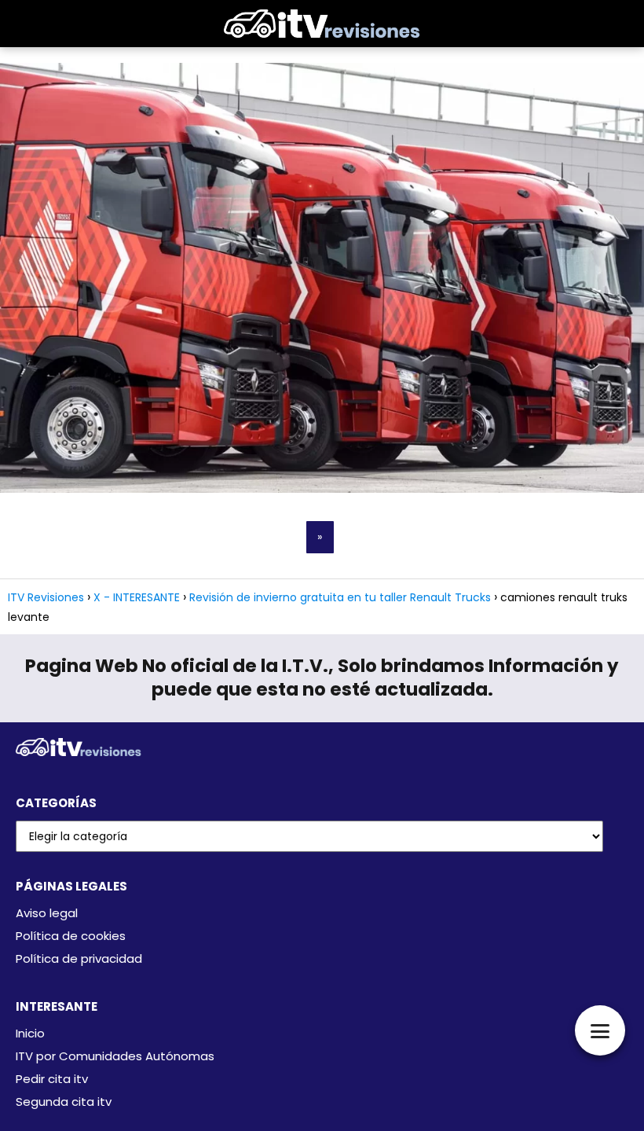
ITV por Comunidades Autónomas (115, 1056)
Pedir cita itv (52, 1078)
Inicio (30, 1033)
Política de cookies (71, 935)
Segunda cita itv (64, 1101)
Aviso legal (47, 913)
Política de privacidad (79, 958)
